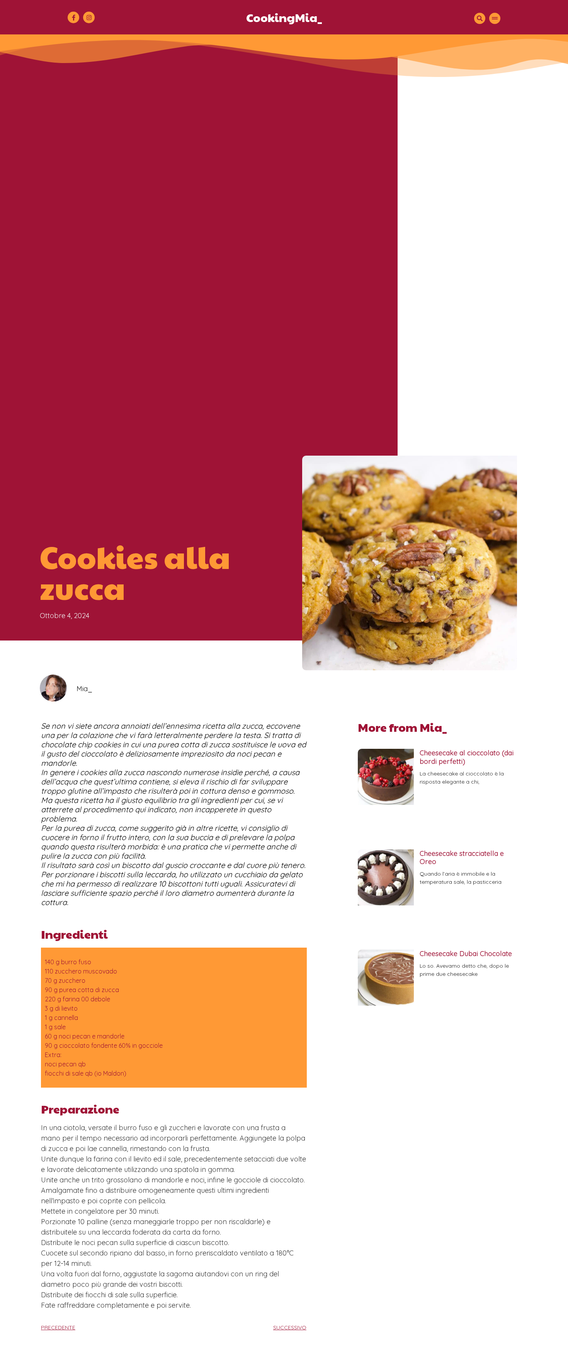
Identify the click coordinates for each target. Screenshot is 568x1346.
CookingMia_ (284, 17)
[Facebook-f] (73, 17)
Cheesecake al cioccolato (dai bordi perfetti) (467, 757)
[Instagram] (89, 17)
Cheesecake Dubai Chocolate (466, 953)
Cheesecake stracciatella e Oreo (462, 857)
